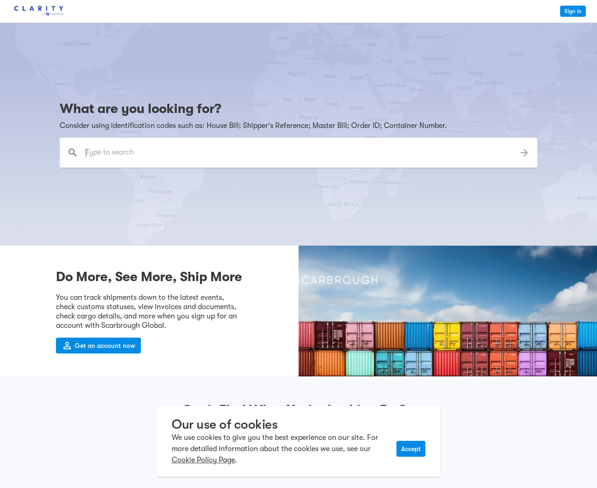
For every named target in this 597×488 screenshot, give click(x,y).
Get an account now (105, 345)
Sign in (573, 11)
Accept (411, 449)
